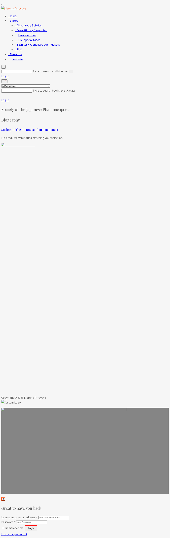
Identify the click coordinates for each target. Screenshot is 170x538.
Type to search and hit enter (51, 71)
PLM (19, 49)
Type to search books (54, 90)
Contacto (17, 59)
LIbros (14, 20)
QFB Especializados (28, 40)
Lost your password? (14, 534)
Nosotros (16, 54)
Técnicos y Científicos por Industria (38, 44)
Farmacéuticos (27, 35)
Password (8, 522)
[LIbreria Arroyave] (13, 8)
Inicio (13, 16)
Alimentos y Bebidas (29, 25)
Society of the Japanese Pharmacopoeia (29, 130)
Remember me (14, 528)
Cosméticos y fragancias (32, 30)
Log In (5, 76)
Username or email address (19, 517)
